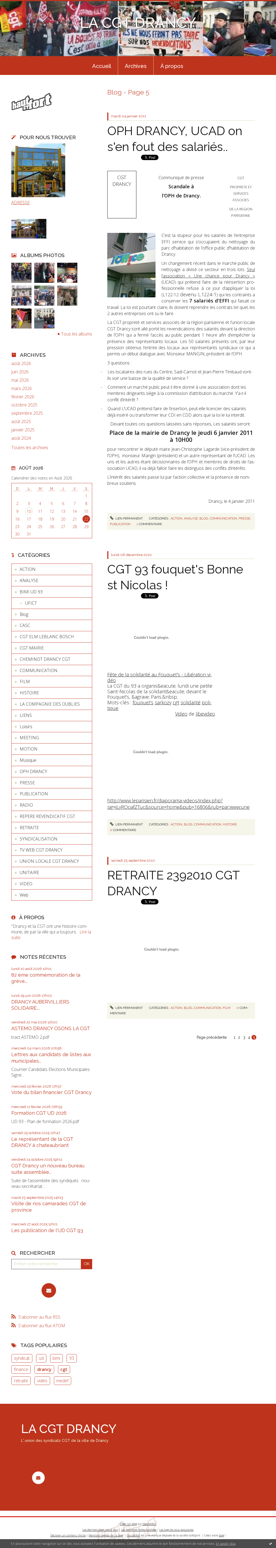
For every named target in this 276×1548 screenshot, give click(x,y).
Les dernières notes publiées (138, 1530)
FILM (25, 681)
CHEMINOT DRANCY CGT (45, 659)
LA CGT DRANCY (138, 22)
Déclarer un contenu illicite (68, 1535)
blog (221, 1535)
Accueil (101, 66)
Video (181, 713)
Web (24, 895)
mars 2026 (21, 388)
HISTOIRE (29, 693)
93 (71, 1358)
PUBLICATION (34, 794)
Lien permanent (129, 518)
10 (29, 511)
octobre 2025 (24, 405)
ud (41, 1358)
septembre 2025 (27, 413)
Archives (136, 66)
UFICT (31, 603)
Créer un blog (128, 1524)
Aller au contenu (18, 5)
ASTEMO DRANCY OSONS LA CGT (50, 1028)
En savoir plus (226, 1543)
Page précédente (212, 1037)
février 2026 (22, 397)
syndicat (22, 1358)
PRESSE (27, 783)
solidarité (191, 702)
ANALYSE (29, 580)
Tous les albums (76, 334)
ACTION (28, 569)
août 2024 (21, 438)
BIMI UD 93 (31, 592)
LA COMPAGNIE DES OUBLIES (50, 704)
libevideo (205, 713)
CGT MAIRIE (32, 648)
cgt (63, 1369)
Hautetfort (149, 1524)
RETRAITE (29, 828)
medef (62, 1381)
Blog (24, 614)
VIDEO (26, 884)
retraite (21, 1381)
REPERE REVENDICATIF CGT (47, 816)
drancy (44, 1369)
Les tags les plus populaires (176, 1530)
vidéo (42, 1381)
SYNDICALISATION (38, 839)
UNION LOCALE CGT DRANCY (49, 861)
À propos (171, 66)
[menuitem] (101, 65)
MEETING (29, 738)
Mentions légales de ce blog (106, 1535)
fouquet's (143, 702)
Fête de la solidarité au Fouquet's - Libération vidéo (159, 677)
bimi (56, 1358)
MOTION (28, 749)
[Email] (49, 1290)
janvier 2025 (22, 430)
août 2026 (21, 363)
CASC (25, 625)
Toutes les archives (29, 447)
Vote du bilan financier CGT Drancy (51, 1092)
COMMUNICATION (38, 670)
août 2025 (21, 421)
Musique (28, 760)
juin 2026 (20, 372)
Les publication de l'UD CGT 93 (47, 1230)
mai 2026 (20, 380)
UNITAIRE (29, 872)
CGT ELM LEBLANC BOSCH (47, 637)
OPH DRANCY (33, 771)
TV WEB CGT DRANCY (41, 850)
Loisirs (26, 727)
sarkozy (163, 702)
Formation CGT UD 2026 (39, 1113)
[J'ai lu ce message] (270, 1543)
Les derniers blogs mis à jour (100, 1530)
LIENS (26, 715)
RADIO (26, 805)
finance (21, 1369)
